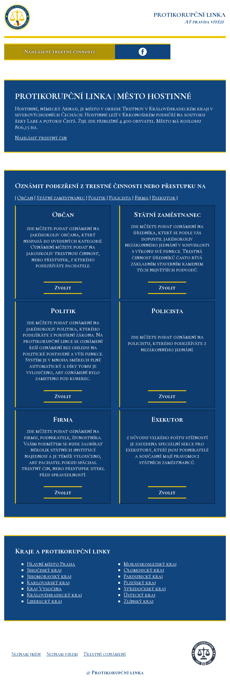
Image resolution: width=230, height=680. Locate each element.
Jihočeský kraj (44, 570)
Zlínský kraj (139, 601)
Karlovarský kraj (48, 582)
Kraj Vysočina (44, 588)
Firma (141, 197)
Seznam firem (62, 654)
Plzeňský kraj (140, 582)
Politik (97, 197)
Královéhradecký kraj (54, 595)
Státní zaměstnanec (61, 197)
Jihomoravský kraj (49, 576)
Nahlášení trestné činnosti (59, 51)
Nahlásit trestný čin (41, 137)
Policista (120, 197)
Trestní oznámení (104, 654)
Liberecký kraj (44, 601)
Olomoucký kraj (144, 570)
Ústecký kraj (139, 595)
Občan (25, 197)
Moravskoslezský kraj (150, 564)
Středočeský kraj (145, 588)
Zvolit (63, 287)
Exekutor (163, 197)
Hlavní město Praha (51, 564)
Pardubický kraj (143, 576)
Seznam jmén (26, 654)
